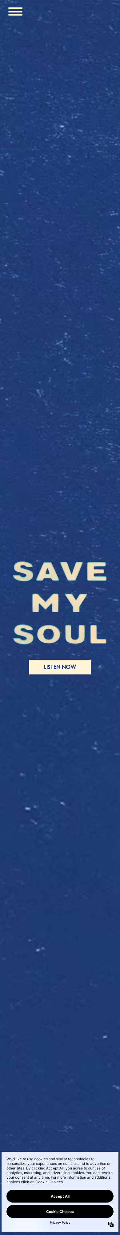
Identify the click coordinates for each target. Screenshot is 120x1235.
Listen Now (60, 667)
